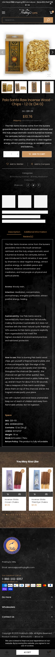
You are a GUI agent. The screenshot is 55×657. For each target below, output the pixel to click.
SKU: (24, 111)
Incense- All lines (29, 176)
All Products (15, 176)
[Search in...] (48, 20)
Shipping (17, 120)
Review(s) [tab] (28, 236)
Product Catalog (10, 636)
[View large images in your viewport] (49, 75)
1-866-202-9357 (12, 579)
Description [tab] (14, 231)
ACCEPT (27, 652)
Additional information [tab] (35, 231)
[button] (52, 52)
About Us (39, 636)
